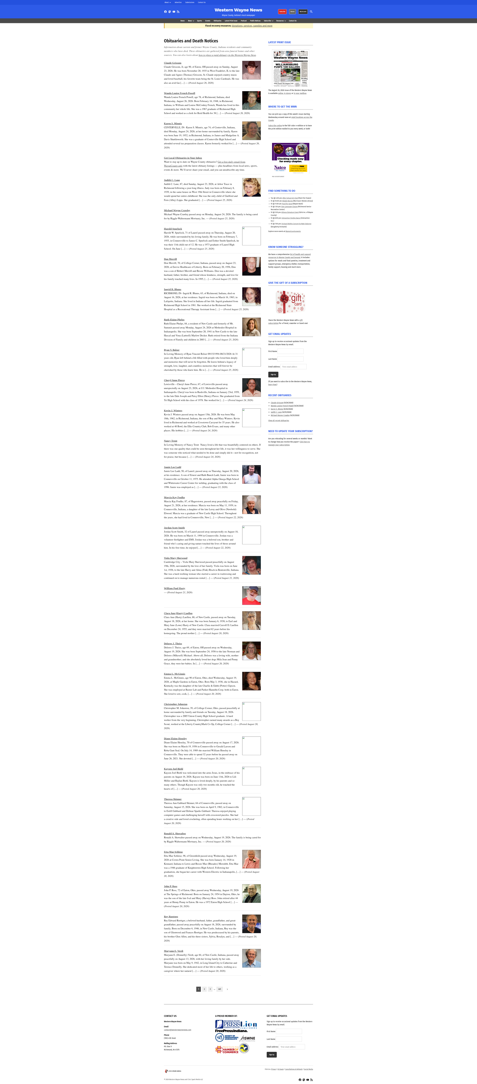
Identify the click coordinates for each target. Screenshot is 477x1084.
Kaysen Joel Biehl (173, 768)
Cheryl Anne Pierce (174, 380)
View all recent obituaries (278, 420)
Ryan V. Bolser (171, 350)
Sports (199, 21)
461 (219, 989)
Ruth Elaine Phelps (174, 319)
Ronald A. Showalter (175, 833)
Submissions (189, 2)
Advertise (178, 2)
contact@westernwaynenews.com (177, 1030)
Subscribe (282, 11)
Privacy (273, 1069)
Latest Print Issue (231, 21)
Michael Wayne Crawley (177, 210)
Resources (280, 21)
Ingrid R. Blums (172, 289)
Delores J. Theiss (173, 643)
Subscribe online (275, 125)
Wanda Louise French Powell (179, 93)
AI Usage (281, 1069)
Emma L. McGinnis (174, 673)
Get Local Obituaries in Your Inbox (183, 157)
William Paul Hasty (174, 588)
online (280, 93)
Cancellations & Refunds (293, 1069)
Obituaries (217, 21)
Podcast (244, 21)
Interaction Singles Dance (291, 218)
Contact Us (202, 2)
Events (207, 21)
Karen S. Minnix (173, 123)
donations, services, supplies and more (252, 25)
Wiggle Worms (287, 201)
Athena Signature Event (290, 212)
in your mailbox (300, 93)
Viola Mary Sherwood (175, 558)
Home (182, 21)
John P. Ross (170, 886)
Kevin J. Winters (173, 410)
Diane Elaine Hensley (175, 738)
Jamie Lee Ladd (172, 467)
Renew (293, 11)
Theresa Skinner (173, 799)
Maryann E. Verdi (173, 951)
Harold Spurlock (173, 228)
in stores (287, 93)
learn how (272, 384)
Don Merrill (170, 259)
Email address (274, 367)
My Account (303, 11)
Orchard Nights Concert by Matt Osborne (296, 224)
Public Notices (255, 21)
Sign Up (273, 374)
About (167, 2)
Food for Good (287, 204)
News (190, 21)
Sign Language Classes (289, 207)
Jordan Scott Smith (174, 527)
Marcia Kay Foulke (174, 497)
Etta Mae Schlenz (173, 851)
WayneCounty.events (293, 231)
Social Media (308, 1069)
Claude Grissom (172, 62)
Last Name (272, 359)
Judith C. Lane (172, 180)
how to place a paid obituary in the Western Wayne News (227, 54)
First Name (272, 351)
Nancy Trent (170, 440)
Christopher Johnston (175, 704)
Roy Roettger (171, 916)
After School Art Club (290, 198)
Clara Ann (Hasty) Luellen (178, 613)
